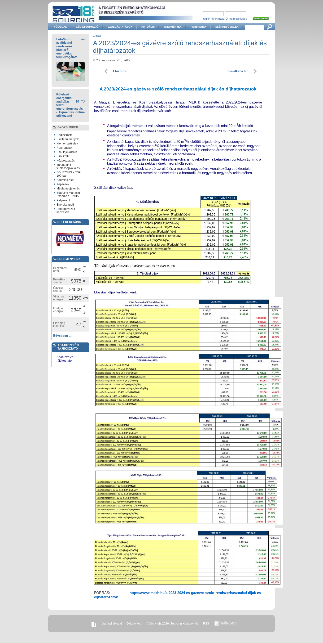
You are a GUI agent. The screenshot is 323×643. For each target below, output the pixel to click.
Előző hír (120, 71)
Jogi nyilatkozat (112, 623)
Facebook (94, 623)
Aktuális (148, 26)
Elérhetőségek (227, 26)
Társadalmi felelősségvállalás (68, 166)
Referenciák (64, 147)
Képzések (63, 184)
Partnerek (198, 26)
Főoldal (60, 26)
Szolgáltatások (120, 26)
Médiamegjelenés (68, 188)
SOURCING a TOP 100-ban (69, 174)
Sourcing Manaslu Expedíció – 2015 (68, 194)
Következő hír (238, 71)
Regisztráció (65, 135)
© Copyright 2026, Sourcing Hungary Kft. (172, 623)
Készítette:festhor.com (225, 623)
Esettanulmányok (68, 139)
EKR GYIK (63, 156)
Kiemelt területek (67, 143)
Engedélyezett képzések (66, 210)
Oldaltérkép (134, 623)
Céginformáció (87, 26)
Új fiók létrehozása (213, 18)
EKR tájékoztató (67, 152)
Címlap (97, 35)
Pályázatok (64, 200)
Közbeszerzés (66, 160)
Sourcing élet (65, 180)
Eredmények (173, 26)
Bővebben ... (62, 335)
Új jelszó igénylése (236, 18)
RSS (206, 623)
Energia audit (65, 204)
